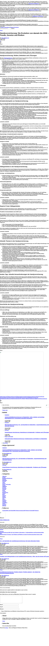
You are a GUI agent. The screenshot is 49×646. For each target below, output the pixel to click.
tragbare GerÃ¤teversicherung (40, 398)
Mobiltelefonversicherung (32, 397)
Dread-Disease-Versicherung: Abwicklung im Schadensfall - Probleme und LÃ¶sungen (27, 432)
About (3, 621)
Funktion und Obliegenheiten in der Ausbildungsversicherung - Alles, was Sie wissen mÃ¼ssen (24, 556)
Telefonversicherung (29, 398)
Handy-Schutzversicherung (30, 396)
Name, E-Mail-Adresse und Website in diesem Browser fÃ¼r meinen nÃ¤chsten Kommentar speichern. (22, 611)
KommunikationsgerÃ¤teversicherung (8, 397)
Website (1, 608)
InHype (6, 627)
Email (1, 606)
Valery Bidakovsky (5, 37)
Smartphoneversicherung (5, 398)
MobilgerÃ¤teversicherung (21, 397)
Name (1, 604)
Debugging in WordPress (34, 3)
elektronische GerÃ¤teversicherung (7, 396)
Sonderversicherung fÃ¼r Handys (18, 398)
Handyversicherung (8, 57)
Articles (1, 529)
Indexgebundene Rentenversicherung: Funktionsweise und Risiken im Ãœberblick (26, 438)
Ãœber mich (5, 410)
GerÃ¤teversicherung (19, 396)
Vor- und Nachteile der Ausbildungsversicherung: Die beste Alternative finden (20, 541)
